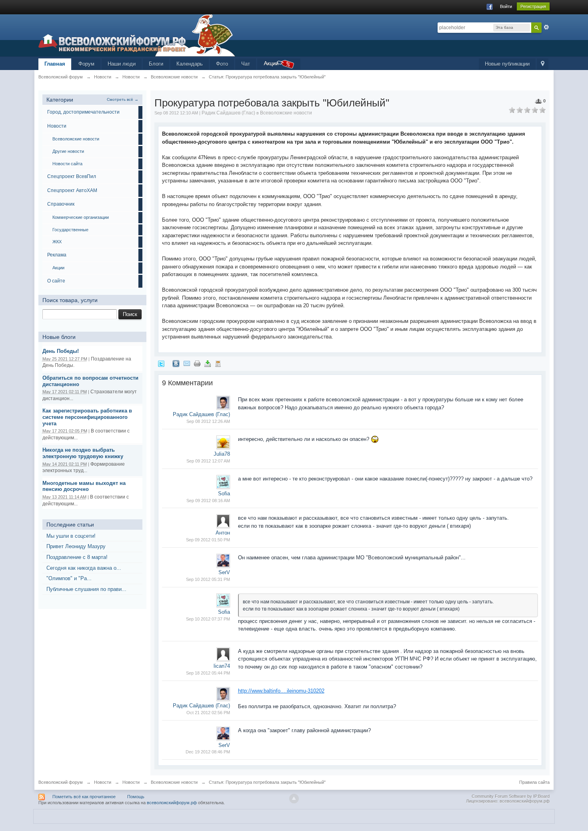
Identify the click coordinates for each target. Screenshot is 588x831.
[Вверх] (294, 798)
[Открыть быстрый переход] (542, 64)
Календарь (189, 64)
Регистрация (533, 6)
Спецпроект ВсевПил (71, 176)
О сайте (56, 281)
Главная (54, 64)
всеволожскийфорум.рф (172, 802)
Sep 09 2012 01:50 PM (208, 539)
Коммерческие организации (80, 217)
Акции (58, 267)
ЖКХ (57, 241)
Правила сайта (534, 782)
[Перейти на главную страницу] (136, 35)
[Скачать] (207, 363)
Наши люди (122, 64)
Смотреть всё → (122, 99)
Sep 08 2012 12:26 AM (208, 421)
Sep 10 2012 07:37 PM (208, 619)
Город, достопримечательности (83, 112)
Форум (86, 64)
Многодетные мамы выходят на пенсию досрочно (84, 486)
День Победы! (60, 351)
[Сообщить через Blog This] (218, 363)
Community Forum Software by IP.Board (511, 796)
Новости (56, 126)
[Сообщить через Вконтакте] (176, 363)
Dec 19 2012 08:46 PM (208, 751)
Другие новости (68, 151)
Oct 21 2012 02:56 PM (208, 712)
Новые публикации (507, 64)
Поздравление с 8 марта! (77, 557)
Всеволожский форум (60, 782)
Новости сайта (67, 163)
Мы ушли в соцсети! (71, 536)
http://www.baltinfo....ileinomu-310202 (281, 691)
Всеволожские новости (75, 138)
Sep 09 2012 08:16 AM (208, 500)
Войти (506, 6)
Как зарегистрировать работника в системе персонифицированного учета (87, 417)
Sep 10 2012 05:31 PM (208, 579)
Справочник (60, 204)
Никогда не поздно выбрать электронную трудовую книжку (82, 453)
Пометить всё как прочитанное (84, 796)
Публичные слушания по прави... (86, 589)
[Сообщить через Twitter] (161, 363)
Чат (245, 64)
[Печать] (197, 363)
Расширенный (546, 27)
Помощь (135, 796)
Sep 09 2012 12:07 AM (208, 461)
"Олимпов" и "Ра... (69, 578)
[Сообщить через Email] (187, 363)
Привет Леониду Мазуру (76, 546)
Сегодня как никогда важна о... (83, 568)
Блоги (156, 64)
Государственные (70, 229)
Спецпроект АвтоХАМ (72, 190)
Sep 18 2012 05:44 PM (208, 673)
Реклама (56, 255)
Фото (222, 64)
